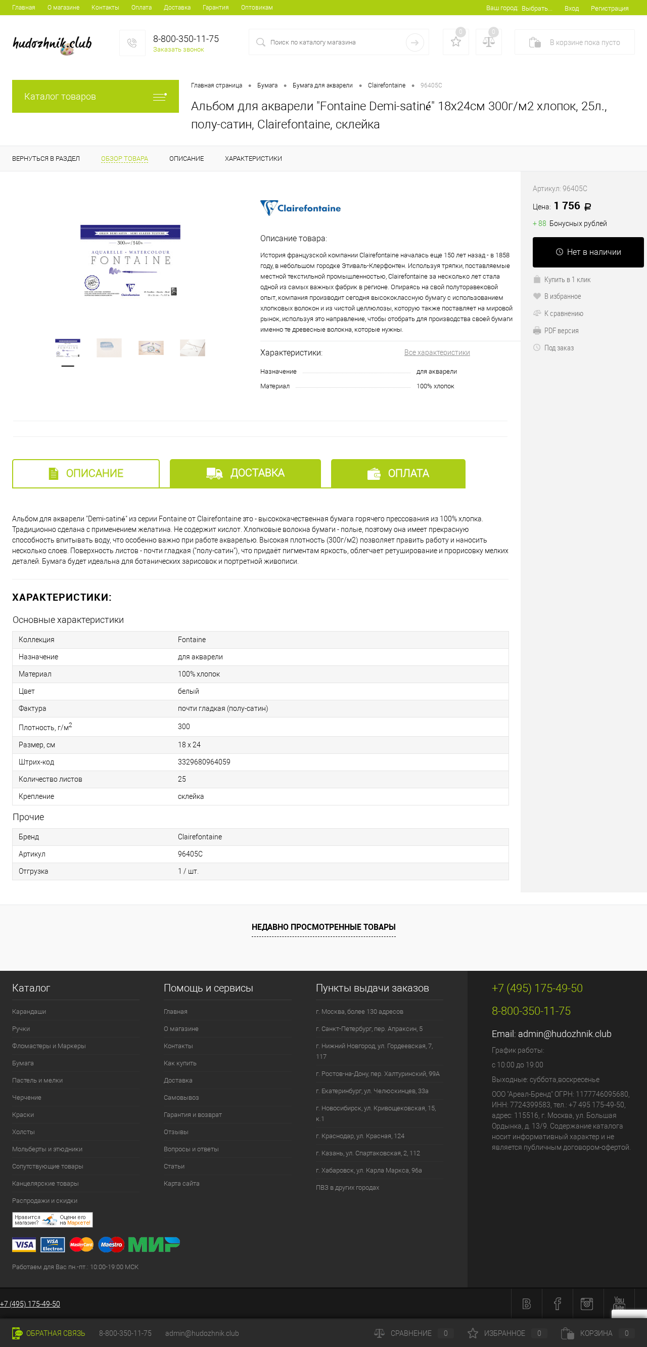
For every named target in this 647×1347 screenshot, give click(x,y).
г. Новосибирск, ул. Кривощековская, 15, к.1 (376, 1113)
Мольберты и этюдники (47, 1149)
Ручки (21, 1028)
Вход (572, 8)
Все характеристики (437, 352)
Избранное (512, 1333)
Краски (23, 1114)
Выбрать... (537, 8)
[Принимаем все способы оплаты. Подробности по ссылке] (240, 1246)
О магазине (63, 7)
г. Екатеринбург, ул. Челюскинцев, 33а (372, 1091)
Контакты (105, 7)
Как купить (180, 1063)
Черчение (26, 1097)
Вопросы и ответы (191, 1149)
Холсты (23, 1132)
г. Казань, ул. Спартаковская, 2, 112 (368, 1153)
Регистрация (610, 8)
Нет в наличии (594, 252)
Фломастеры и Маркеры (49, 1046)
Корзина (604, 1333)
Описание (93, 473)
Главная (23, 7)
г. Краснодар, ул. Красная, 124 (360, 1136)
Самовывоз (181, 1097)
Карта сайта (182, 1183)
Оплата (141, 7)
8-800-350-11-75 (125, 1333)
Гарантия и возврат (193, 1114)
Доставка (177, 7)
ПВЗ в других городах (347, 1187)
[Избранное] (456, 42)
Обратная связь (55, 1333)
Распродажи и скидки (44, 1200)
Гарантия (216, 7)
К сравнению (563, 313)
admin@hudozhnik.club (565, 1033)
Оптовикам (257, 7)
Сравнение (419, 1333)
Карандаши (29, 1011)
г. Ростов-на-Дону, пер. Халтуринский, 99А (378, 1073)
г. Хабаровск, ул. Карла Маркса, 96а (369, 1170)
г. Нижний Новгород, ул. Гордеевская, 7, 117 (374, 1051)
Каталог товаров (60, 96)
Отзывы (176, 1132)
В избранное (562, 296)
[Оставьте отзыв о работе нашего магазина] (240, 1221)
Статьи (174, 1166)
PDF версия (561, 330)
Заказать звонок (178, 49)
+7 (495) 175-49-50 (30, 1304)
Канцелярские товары (45, 1183)
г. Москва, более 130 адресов (359, 1011)
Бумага (23, 1063)
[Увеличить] (130, 260)
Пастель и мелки (37, 1080)
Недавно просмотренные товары (324, 926)
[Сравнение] (489, 42)
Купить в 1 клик (567, 279)
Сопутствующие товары (47, 1166)
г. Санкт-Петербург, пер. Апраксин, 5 (369, 1028)
